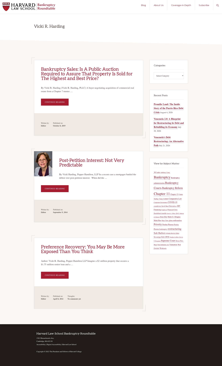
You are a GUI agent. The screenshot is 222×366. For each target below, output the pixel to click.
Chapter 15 (174, 194)
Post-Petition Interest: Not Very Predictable (91, 163)
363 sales (157, 172)
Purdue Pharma (167, 224)
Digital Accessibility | (54, 344)
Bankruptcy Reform (172, 188)
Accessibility (41, 344)
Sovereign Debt (159, 237)
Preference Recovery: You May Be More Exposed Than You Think (82, 249)
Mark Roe (157, 220)
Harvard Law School (69, 344)
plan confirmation (175, 220)
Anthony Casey (165, 172)
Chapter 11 (162, 193)
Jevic (177, 213)
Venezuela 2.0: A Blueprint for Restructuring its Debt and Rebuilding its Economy (169, 123)
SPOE (167, 237)
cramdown (157, 206)
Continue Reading (57, 103)
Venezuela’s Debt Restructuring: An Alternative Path (169, 141)
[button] (217, 5)
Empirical (164, 210)
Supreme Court (168, 240)
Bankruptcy (162, 177)
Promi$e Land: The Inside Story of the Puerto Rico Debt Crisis (168, 108)
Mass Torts (165, 220)
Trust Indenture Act (163, 245)
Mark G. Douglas (174, 217)
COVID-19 (172, 202)
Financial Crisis (172, 210)
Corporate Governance (160, 202)
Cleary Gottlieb (163, 199)
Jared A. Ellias (171, 213)
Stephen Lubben (174, 237)
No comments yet (74, 298)
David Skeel (165, 206)
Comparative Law (175, 198)
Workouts (163, 248)
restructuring (174, 228)
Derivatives (173, 206)
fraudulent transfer (160, 213)
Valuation (173, 244)
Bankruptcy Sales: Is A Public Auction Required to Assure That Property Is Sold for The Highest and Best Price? (86, 73)
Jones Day (163, 217)
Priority (158, 224)
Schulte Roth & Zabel (172, 233)
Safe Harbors (160, 232)
